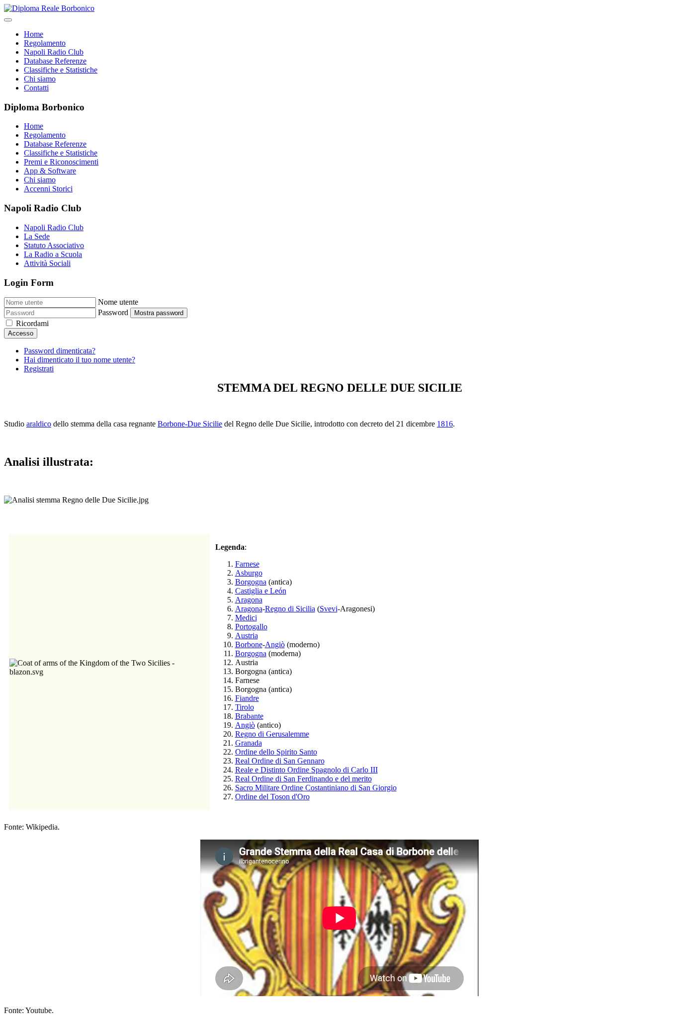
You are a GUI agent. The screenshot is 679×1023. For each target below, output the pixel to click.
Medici (246, 617)
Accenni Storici (48, 188)
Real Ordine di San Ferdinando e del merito (303, 778)
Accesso (20, 333)
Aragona (248, 600)
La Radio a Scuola (53, 254)
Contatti (36, 88)
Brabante (249, 716)
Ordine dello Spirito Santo (276, 752)
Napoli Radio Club (54, 52)
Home (33, 34)
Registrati (39, 368)
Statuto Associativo (54, 245)
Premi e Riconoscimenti (61, 162)
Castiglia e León (260, 591)
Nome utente (118, 302)
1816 (445, 424)
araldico (38, 424)
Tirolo (244, 707)
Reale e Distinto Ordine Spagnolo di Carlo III (306, 770)
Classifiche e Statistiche (60, 70)
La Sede (37, 236)
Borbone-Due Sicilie (190, 424)
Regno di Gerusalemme (272, 734)
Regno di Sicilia (290, 608)
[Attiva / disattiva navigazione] (8, 19)
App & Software (50, 171)
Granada (248, 743)
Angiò (275, 644)
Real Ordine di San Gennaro (280, 761)
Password (113, 312)
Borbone (248, 644)
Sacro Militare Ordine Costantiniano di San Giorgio (316, 787)
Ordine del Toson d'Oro (272, 796)
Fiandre (247, 698)
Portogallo (251, 626)
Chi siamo (40, 79)
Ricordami (32, 323)
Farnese (247, 564)
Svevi (329, 608)
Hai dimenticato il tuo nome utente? (79, 359)
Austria (246, 635)
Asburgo (248, 573)
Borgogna (250, 582)
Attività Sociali (47, 263)
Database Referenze (55, 61)
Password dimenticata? (59, 350)
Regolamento (45, 43)
